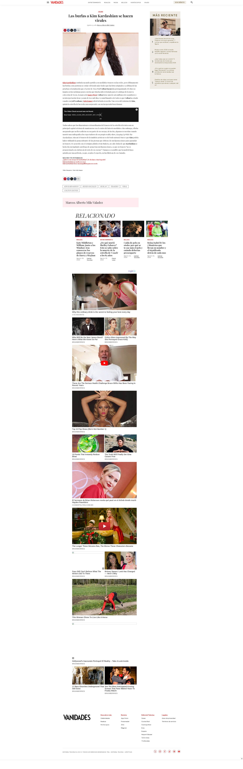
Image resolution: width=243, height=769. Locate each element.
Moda (116, 2)
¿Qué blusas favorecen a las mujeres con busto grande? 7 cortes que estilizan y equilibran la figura (166, 41)
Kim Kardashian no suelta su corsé (74, 162)
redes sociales (89, 186)
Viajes (146, 2)
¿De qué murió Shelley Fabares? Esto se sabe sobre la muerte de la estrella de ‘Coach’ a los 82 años (109, 249)
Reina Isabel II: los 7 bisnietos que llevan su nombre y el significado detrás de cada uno (156, 247)
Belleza (124, 2)
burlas (103, 186)
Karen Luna (114, 259)
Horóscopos (136, 2)
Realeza (107, 2)
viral (124, 186)
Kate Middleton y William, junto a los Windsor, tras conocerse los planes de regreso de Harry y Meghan (86, 249)
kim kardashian (71, 186)
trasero (114, 186)
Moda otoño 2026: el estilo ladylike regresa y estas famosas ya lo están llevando (166, 51)
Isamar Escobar (90, 259)
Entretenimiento (94, 2)
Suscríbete (180, 2)
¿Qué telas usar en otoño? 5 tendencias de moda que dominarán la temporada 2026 (165, 61)
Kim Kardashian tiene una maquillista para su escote (80, 164)
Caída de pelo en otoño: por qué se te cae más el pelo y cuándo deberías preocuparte (133, 247)
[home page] (57, 2)
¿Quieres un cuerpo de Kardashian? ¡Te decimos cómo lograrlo (84, 160)
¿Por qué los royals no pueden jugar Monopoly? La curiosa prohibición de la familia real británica (165, 71)
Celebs (100, 12)
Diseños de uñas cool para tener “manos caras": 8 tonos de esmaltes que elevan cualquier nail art (166, 82)
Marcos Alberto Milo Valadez (105, 25)
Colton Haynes (71, 190)
